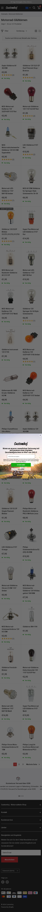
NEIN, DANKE (21, 469)
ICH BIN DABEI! (21, 464)
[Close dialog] (40, 435)
